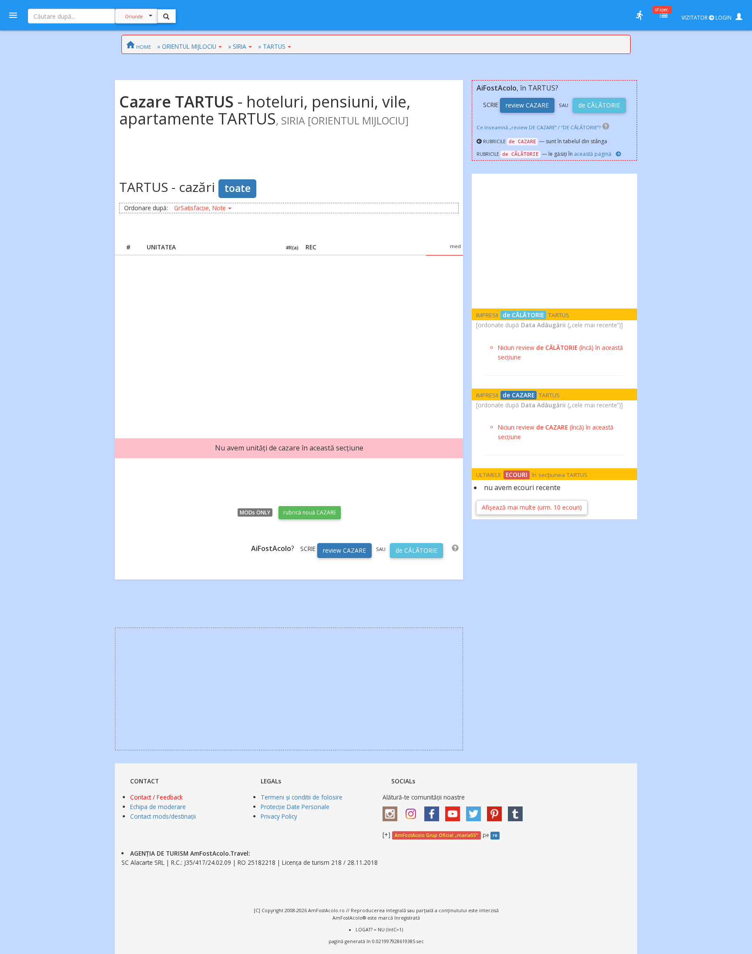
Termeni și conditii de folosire (301, 797)
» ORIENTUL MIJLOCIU (186, 46)
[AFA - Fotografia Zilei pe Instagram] (413, 811)
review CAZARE (344, 550)
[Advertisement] (289, 338)
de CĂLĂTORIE (416, 550)
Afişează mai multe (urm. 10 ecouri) (532, 507)
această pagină (592, 154)
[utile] (639, 15)
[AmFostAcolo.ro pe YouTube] (454, 811)
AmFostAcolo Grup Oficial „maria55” (436, 835)
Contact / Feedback (156, 797)
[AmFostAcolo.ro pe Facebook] (433, 811)
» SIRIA (237, 46)
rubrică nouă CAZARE (309, 512)
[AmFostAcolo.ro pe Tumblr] (517, 811)
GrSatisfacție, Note (200, 208)
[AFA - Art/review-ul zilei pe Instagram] (392, 811)
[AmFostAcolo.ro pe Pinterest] (496, 811)
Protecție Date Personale (295, 807)
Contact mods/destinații (163, 816)
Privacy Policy (279, 816)
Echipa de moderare (158, 807)
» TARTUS (271, 46)
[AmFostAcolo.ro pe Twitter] (475, 811)
